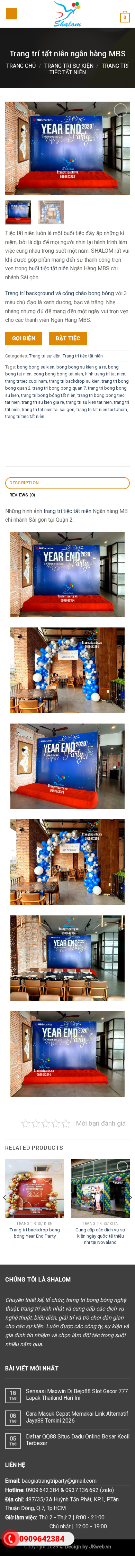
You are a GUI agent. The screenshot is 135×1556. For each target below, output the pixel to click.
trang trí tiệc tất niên (24, 416)
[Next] (130, 1211)
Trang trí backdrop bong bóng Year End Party (34, 1233)
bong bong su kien (35, 366)
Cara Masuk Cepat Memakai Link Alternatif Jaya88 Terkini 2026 (77, 1417)
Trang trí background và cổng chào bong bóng (59, 293)
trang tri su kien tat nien (89, 402)
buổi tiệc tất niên (49, 268)
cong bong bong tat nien (58, 373)
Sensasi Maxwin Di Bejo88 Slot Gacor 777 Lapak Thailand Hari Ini (77, 1394)
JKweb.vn (100, 1547)
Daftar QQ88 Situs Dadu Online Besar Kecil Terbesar (77, 1439)
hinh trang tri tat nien (105, 373)
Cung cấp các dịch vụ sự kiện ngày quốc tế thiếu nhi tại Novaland (100, 1236)
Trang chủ (21, 66)
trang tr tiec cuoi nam (26, 380)
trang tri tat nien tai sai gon (48, 409)
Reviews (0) (22, 494)
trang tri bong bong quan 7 (59, 388)
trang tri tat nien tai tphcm (101, 409)
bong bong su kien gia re (81, 366)
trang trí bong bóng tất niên (48, 395)
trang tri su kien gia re (43, 402)
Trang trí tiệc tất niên (83, 355)
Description (24, 482)
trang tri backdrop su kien (74, 380)
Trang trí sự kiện (68, 66)
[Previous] (4, 1211)
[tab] (67, 483)
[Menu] (11, 14)
